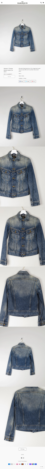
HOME (22, 454)
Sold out (9, 76)
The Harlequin (24, 461)
